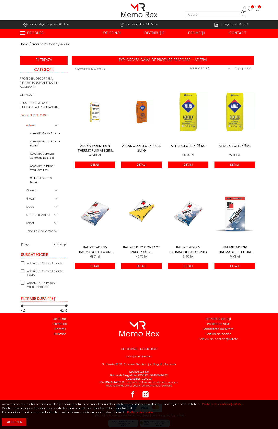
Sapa (30, 223)
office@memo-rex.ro (139, 356)
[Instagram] (145, 397)
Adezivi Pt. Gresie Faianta (45, 133)
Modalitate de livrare (218, 329)
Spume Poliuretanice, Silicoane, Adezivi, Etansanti (40, 105)
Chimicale (27, 95)
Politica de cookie (218, 334)
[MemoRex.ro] (139, 10)
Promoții (60, 329)
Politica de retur (218, 324)
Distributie (60, 324)
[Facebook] (133, 397)
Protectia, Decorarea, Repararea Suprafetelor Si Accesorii (39, 82)
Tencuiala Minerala (39, 231)
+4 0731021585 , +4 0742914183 (139, 349)
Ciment (31, 190)
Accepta (14, 422)
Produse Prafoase (44, 44)
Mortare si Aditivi (38, 215)
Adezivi (31, 125)
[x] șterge (60, 244)
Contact (60, 334)
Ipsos (30, 207)
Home (24, 44)
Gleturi (30, 198)
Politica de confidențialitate (218, 339)
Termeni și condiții (218, 319)
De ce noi (60, 319)
